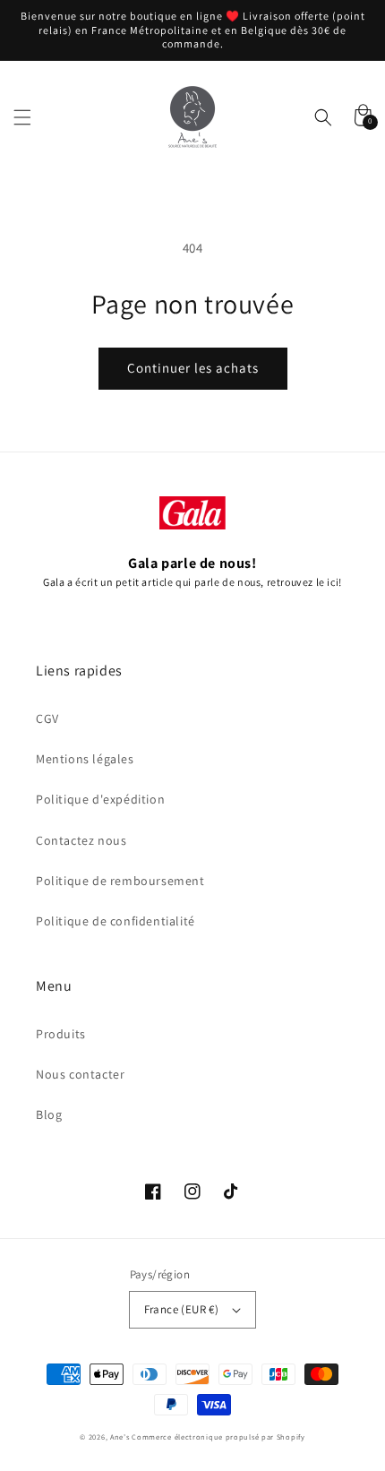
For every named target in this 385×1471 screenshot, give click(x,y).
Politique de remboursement (120, 881)
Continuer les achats (193, 367)
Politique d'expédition (100, 799)
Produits (61, 1034)
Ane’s (120, 1436)
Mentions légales (85, 759)
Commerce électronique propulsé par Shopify (218, 1436)
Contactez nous (81, 840)
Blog (49, 1114)
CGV (47, 718)
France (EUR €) (181, 1309)
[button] (22, 117)
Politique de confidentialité (115, 921)
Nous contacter (80, 1074)
